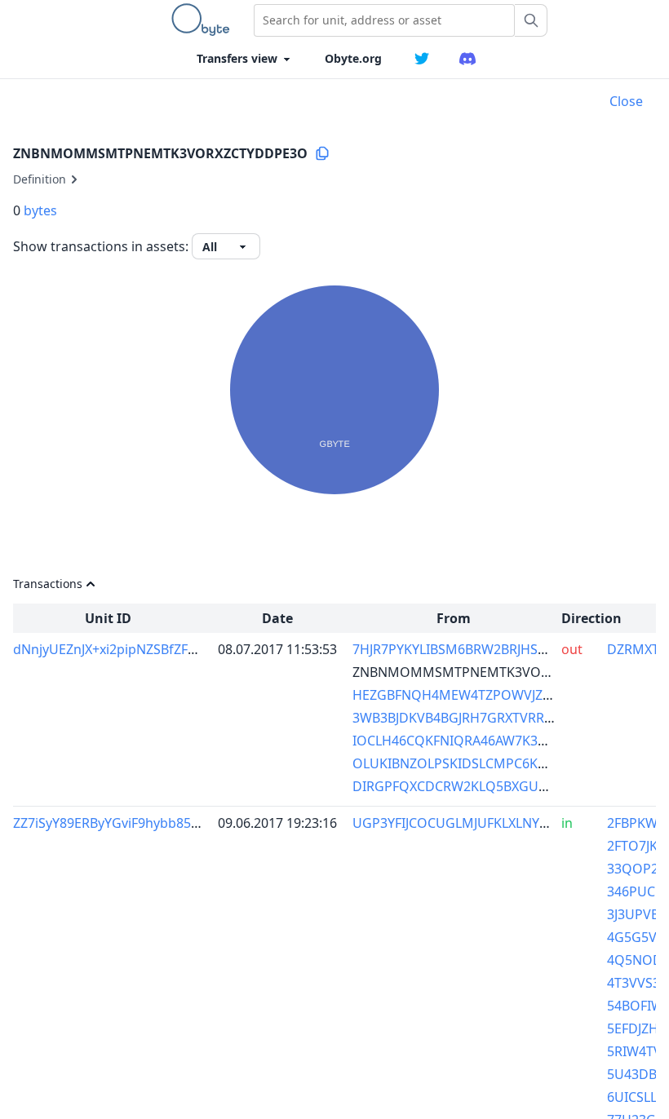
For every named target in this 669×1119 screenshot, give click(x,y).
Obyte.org (353, 58)
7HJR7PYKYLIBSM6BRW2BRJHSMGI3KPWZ (479, 649)
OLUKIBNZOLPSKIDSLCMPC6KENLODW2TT (484, 763)
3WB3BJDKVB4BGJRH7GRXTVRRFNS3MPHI (480, 718)
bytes (40, 210)
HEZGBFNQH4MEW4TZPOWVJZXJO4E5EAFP (484, 695)
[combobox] (384, 20)
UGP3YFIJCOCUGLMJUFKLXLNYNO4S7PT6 (478, 823)
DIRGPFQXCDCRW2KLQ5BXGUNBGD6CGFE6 (487, 786)
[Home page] (204, 19)
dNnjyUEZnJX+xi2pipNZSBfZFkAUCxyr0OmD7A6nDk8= (178, 649)
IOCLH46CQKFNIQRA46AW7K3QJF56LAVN (478, 741)
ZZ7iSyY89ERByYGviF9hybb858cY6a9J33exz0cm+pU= (172, 823)
